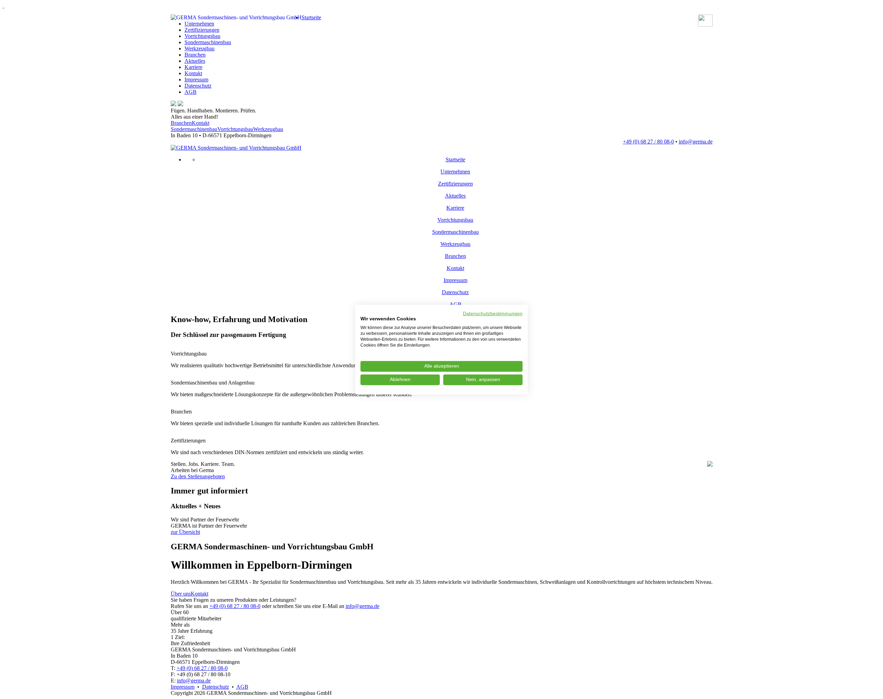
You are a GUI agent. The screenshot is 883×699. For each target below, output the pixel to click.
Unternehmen (199, 24)
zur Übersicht (185, 532)
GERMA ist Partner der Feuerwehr (209, 523)
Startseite (311, 17)
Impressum (196, 79)
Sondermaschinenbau (208, 42)
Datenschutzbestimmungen (493, 313)
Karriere (193, 67)
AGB (191, 92)
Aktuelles (195, 61)
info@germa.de (362, 606)
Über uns (181, 594)
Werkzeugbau (200, 48)
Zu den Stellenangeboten (198, 476)
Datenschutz (198, 86)
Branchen (195, 55)
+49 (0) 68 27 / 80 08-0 (234, 606)
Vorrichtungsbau (202, 36)
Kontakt (193, 73)
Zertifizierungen (202, 30)
